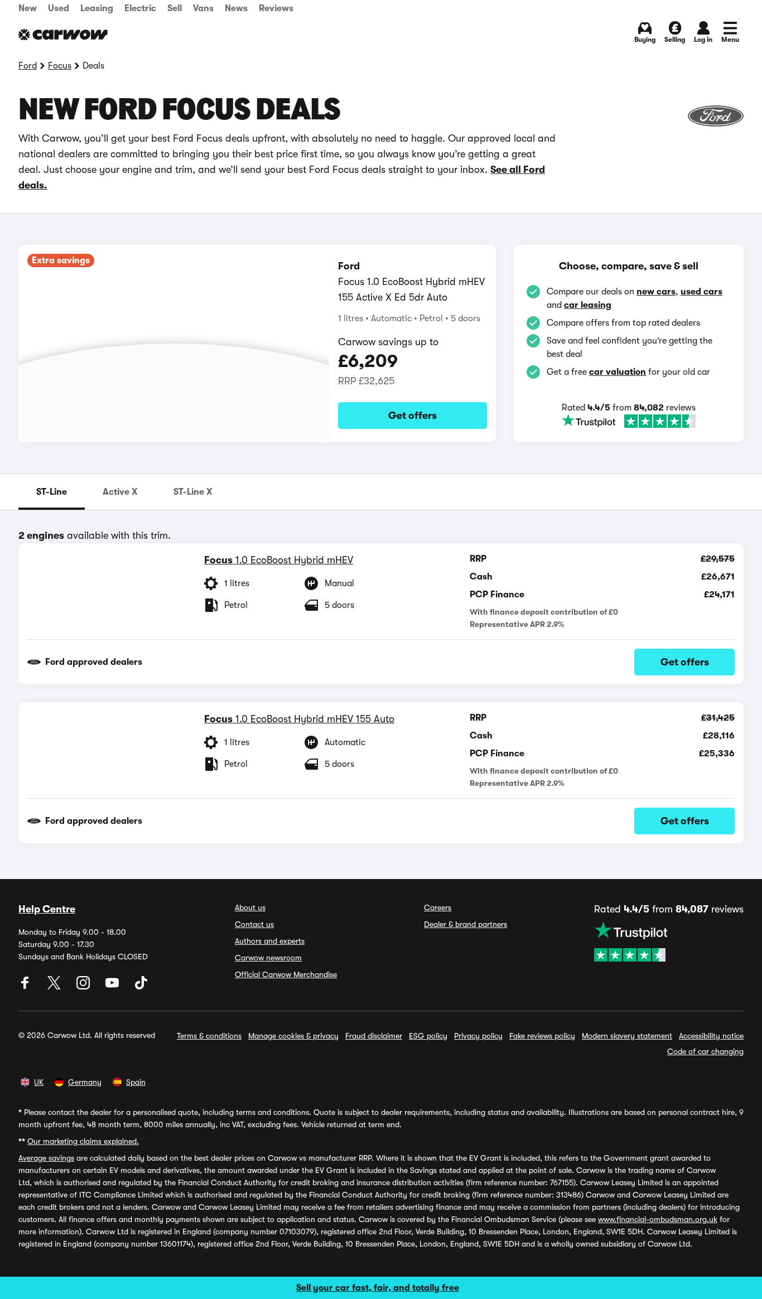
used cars (701, 292)
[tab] (51, 492)
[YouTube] (113, 986)
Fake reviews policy (542, 1035)
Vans (203, 8)
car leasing (587, 305)
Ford (27, 66)
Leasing (96, 8)
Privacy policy (478, 1035)
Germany (85, 1082)
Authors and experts (270, 940)
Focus (59, 66)
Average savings (46, 1157)
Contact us (254, 924)
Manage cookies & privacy (293, 1035)
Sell (174, 8)
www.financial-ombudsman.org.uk (657, 1219)
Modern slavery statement (627, 1035)
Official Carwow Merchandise (286, 974)
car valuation (617, 372)
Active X (120, 492)
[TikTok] (141, 986)
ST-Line (51, 492)
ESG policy (428, 1035)
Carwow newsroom (268, 957)
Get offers (412, 415)
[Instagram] (84, 986)
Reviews (276, 8)
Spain (136, 1082)
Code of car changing (705, 1051)
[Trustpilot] (629, 421)
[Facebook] (26, 986)
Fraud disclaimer (373, 1035)
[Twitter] (55, 986)
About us (250, 907)
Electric (140, 8)
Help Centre (46, 909)
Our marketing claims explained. (83, 1141)
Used (58, 8)
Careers (437, 907)
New (27, 8)
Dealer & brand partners (465, 924)
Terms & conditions (209, 1035)
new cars (656, 292)
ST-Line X (193, 492)
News (236, 8)
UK (39, 1082)
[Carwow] (63, 34)
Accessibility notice (711, 1035)
